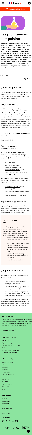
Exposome (8, 174)
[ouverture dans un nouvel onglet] (3, 421)
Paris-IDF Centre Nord (7, 384)
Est (3, 364)
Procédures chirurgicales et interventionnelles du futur (13, 168)
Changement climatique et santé (14, 172)
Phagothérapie (5, 140)
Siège (3, 389)
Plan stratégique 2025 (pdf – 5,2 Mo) (11, 345)
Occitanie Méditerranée (8, 374)
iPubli (3, 406)
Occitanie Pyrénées (7, 377)
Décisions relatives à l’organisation (10, 350)
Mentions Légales (7, 428)
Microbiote (8, 189)
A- (30, 78)
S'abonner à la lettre (8, 330)
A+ (25, 78)
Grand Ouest (5, 367)
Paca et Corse (5, 379)
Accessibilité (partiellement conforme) (25, 427)
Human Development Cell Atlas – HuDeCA (17, 191)
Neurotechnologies (10, 165)
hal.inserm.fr (5, 411)
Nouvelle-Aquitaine (6, 372)
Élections (4, 348)
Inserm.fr (4, 398)
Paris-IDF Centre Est (7, 382)
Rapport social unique (7, 343)
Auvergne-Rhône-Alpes (8, 362)
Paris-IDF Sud (5, 386)
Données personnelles (16, 428)
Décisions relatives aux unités (9, 352)
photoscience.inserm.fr (7, 408)
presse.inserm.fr (6, 401)
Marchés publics (6, 340)
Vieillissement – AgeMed (12, 186)
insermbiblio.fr (5, 403)
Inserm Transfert (6, 413)
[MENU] (2, 3)
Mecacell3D (8, 163)
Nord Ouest (5, 369)
